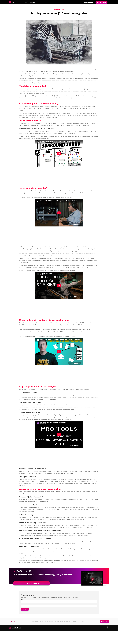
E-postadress (23, 603)
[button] (32, 2)
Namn (22, 599)
